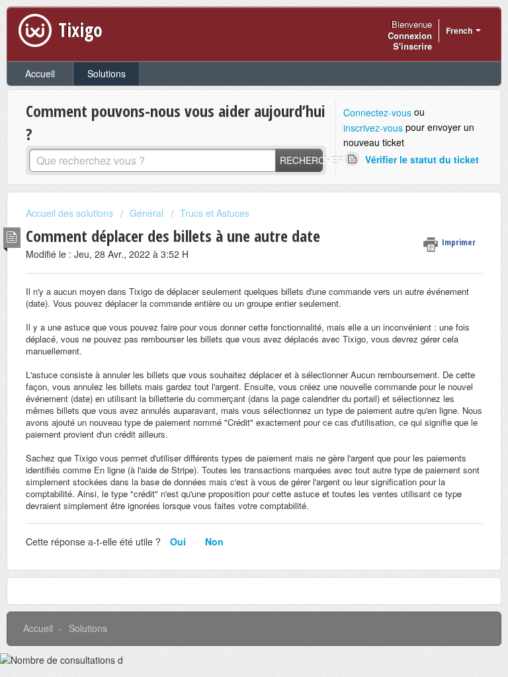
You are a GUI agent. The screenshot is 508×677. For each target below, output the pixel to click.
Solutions (106, 73)
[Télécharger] (229, 328)
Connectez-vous (377, 112)
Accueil (40, 73)
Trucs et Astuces (214, 212)
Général (146, 212)
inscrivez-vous (373, 127)
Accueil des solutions (71, 212)
